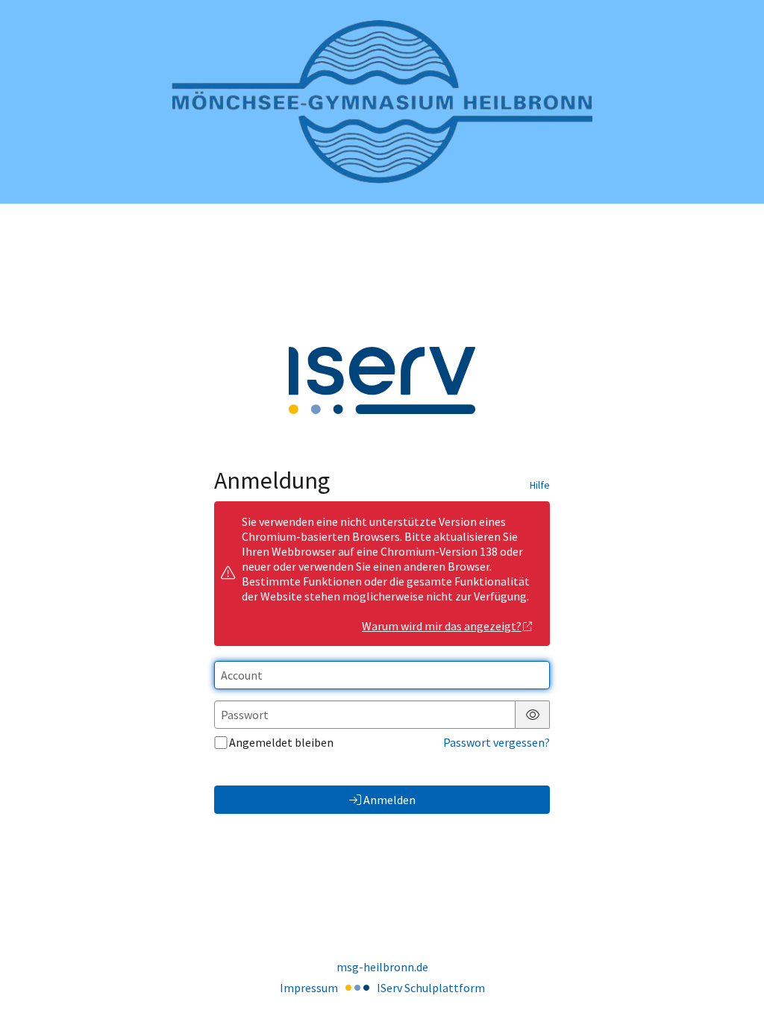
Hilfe (540, 485)
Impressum (309, 987)
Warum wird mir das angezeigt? (442, 625)
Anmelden (389, 799)
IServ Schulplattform (431, 987)
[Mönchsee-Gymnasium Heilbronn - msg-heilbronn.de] (382, 102)
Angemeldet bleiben (281, 742)
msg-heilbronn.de (382, 966)
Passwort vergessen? (496, 742)
